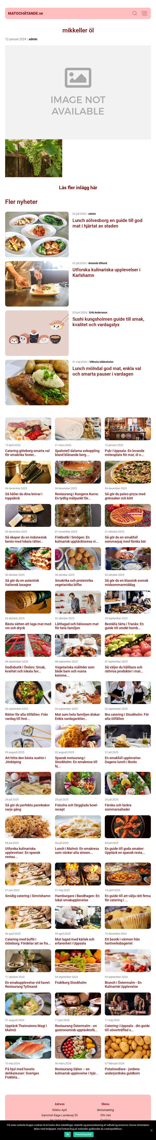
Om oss (105, 1115)
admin (33, 39)
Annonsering (105, 1110)
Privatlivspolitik (83, 1134)
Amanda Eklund (97, 263)
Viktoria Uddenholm (101, 361)
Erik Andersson (98, 312)
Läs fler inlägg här (78, 187)
